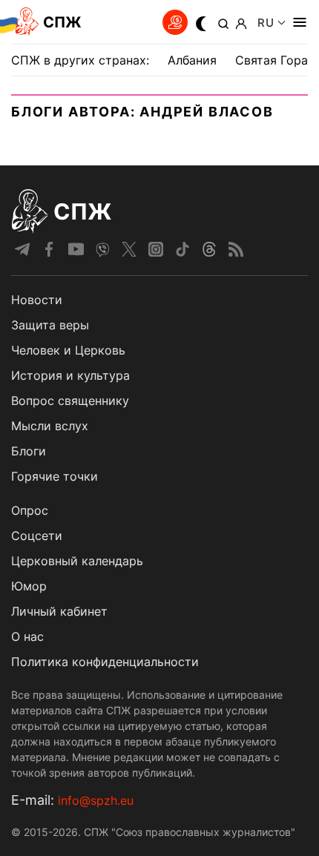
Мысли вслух (49, 425)
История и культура (70, 375)
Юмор (29, 586)
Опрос (29, 510)
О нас (27, 636)
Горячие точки (54, 476)
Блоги (28, 451)
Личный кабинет (59, 611)
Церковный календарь (77, 560)
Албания (192, 60)
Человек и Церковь (68, 350)
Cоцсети (36, 535)
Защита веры (50, 324)
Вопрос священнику (70, 400)
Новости (36, 299)
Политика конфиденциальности (105, 661)
